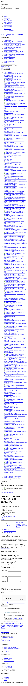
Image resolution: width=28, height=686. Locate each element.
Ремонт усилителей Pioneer (14, 405)
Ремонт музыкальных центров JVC (13, 277)
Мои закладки (7, 659)
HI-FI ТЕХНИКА (8, 353)
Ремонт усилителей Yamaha (14, 411)
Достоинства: (4, 576)
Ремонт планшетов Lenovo (13, 174)
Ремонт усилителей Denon (13, 399)
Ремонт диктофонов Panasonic (14, 259)
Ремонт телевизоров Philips (14, 85)
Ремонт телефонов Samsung (14, 150)
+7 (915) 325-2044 (5, 66)
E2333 (23, 623)
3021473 (3, 625)
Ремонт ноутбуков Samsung (14, 120)
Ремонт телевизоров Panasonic (14, 82)
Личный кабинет (8, 656)
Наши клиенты (8, 22)
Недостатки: (4, 581)
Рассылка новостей (9, 661)
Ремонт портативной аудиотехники (13, 52)
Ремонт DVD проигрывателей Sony (13, 209)
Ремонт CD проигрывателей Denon (13, 355)
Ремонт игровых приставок (11, 59)
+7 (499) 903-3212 (5, 68)
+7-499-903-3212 (8, 667)
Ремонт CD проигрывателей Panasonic (14, 361)
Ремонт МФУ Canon (21, 414)
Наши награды (8, 20)
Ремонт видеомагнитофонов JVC (15, 230)
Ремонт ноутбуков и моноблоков (12, 45)
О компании (7, 18)
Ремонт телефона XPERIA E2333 (12, 623)
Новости (6, 16)
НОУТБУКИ (7, 99)
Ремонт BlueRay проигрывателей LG (13, 198)
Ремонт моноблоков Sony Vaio (14, 103)
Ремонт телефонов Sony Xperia (15, 153)
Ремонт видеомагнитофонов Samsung (14, 242)
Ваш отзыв (3, 588)
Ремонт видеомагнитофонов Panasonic (14, 236)
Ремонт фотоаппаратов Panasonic (15, 327)
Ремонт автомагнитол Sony (14, 256)
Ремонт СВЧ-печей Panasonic (14, 345)
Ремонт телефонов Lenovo (13, 139)
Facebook (6, 675)
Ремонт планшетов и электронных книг (14, 44)
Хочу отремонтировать (7, 492)
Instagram (6, 677)
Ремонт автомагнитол (9, 55)
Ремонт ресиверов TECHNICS (14, 468)
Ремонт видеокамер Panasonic (14, 224)
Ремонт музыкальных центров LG (15, 279)
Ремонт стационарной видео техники (14, 54)
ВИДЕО (6, 190)
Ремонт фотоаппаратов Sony (14, 329)
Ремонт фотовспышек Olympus (15, 332)
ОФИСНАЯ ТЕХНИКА (10, 413)
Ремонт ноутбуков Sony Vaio (14, 123)
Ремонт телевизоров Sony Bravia (15, 94)
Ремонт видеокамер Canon (13, 216)
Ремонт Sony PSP (19, 211)
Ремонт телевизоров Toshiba (14, 96)
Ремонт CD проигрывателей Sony (15, 363)
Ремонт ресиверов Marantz (13, 449)
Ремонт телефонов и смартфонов (12, 43)
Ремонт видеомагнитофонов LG (15, 233)
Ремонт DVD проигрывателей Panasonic (14, 207)
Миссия (6, 19)
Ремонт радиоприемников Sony (15, 300)
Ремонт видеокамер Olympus (14, 221)
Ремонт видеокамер (9, 48)
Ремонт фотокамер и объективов (12, 47)
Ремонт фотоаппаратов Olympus (15, 324)
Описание (6, 529)
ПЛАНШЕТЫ (7, 160)
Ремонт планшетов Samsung (14, 176)
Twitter (5, 680)
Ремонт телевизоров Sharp (13, 91)
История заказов (8, 658)
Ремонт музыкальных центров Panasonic (14, 282)
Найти (2, 519)
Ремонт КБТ (7, 62)
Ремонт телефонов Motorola (14, 141)
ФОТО (5, 308)
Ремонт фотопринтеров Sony (14, 428)
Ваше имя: (3, 570)
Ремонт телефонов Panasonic (14, 144)
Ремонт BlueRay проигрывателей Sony (14, 201)
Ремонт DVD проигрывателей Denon (13, 195)
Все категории (7, 40)
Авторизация (10, 31)
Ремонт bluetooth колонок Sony (15, 248)
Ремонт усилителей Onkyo (13, 402)
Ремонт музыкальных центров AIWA (13, 274)
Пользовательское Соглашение (12, 648)
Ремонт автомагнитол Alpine (14, 251)
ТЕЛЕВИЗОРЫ (8, 72)
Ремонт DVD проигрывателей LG (15, 203)
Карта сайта (7, 651)
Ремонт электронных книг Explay (15, 185)
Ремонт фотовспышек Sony (14, 335)
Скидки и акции (8, 26)
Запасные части (8, 25)
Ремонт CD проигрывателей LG (15, 357)
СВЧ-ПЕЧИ (7, 337)
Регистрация (10, 30)
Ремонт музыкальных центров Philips (13, 285)
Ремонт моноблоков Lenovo (14, 101)
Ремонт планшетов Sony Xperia (15, 179)
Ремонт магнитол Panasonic (14, 268)
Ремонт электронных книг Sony (15, 188)
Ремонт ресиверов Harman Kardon (15, 443)
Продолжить (4, 605)
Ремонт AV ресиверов (9, 57)
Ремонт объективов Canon (13, 310)
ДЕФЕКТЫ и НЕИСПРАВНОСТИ (10, 506)
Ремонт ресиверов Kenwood (14, 446)
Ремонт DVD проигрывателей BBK (13, 193)
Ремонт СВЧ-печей (9, 58)
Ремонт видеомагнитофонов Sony (15, 244)
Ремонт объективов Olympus (14, 313)
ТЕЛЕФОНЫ (7, 125)
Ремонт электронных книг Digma (15, 182)
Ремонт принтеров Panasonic (14, 422)
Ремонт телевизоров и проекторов (13, 41)
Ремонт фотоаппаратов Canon (14, 321)
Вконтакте (6, 678)
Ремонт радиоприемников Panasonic (13, 298)
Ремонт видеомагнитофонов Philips (13, 239)
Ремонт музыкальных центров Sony (13, 288)
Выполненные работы (10, 531)
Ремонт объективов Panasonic (14, 315)
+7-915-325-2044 (8, 666)
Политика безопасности (10, 647)
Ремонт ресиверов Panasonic (14, 457)
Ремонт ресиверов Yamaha (13, 471)
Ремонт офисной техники (10, 50)
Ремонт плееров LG (21, 289)
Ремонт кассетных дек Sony (14, 369)
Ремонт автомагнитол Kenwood (15, 254)
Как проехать (7, 23)
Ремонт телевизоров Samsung (14, 88)
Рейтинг (3, 592)
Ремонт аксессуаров (9, 61)
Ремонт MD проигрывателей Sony (15, 366)
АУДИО (6, 246)
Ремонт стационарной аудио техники (13, 51)
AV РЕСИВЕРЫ (8, 430)
